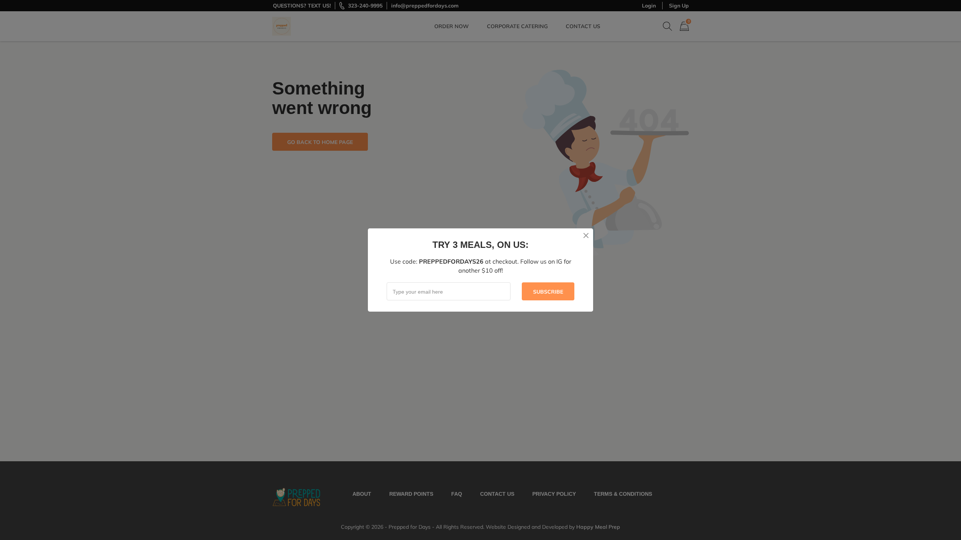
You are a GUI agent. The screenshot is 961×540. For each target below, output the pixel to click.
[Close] (586, 235)
